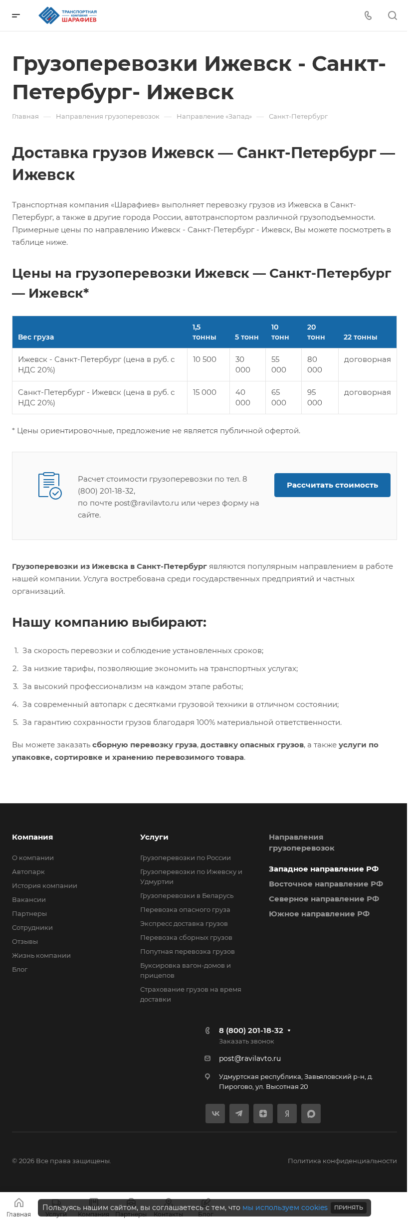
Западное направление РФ (324, 868)
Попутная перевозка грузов (187, 951)
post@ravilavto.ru (250, 1058)
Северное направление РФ (324, 898)
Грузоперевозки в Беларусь (186, 895)
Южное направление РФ (319, 913)
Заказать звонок (246, 1041)
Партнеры (29, 913)
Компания (32, 837)
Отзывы (25, 941)
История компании (44, 885)
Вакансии (29, 899)
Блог (19, 969)
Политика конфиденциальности (342, 1161)
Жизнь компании (41, 955)
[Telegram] (239, 1113)
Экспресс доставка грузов (184, 923)
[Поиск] (392, 15)
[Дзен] (263, 1113)
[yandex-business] (287, 1113)
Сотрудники (32, 927)
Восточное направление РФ (326, 883)
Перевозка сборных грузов (186, 937)
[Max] (311, 1113)
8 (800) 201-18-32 (251, 1030)
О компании (33, 858)
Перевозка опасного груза (185, 909)
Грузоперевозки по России (185, 858)
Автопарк (28, 871)
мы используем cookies (285, 1207)
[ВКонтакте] (215, 1113)
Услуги (154, 837)
